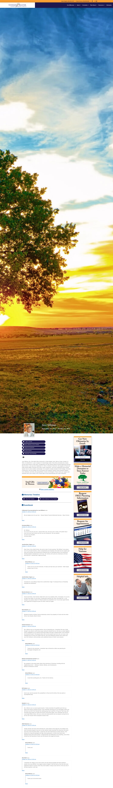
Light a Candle (28, 441)
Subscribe (82, 460)
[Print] (23, 457)
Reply (23, 520)
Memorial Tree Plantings (30, 453)
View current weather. (47, 489)
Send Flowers (28, 450)
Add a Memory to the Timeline (32, 444)
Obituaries (109, 5)
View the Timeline (29, 498)
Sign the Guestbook (29, 447)
